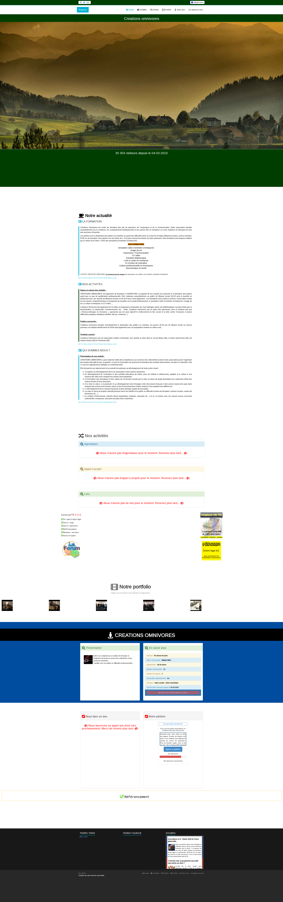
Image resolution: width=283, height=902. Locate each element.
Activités (155, 10)
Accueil (131, 10)
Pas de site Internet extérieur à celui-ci (174, 693)
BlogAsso (83, 10)
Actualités (143, 10)
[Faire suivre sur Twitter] (84, 2)
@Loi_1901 (84, 837)
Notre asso (180, 10)
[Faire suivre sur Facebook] (80, 2)
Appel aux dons (197, 10)
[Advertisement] (141, 171)
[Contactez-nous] (88, 2)
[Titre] (24, 605)
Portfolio (167, 10)
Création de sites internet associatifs (91, 875)
